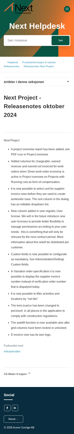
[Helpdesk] (18, 13)
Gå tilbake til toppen (15, 373)
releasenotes (12, 351)
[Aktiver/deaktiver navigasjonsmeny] (67, 9)
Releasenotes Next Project (39, 66)
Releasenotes (11, 66)
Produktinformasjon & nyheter (39, 62)
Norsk (12, 418)
